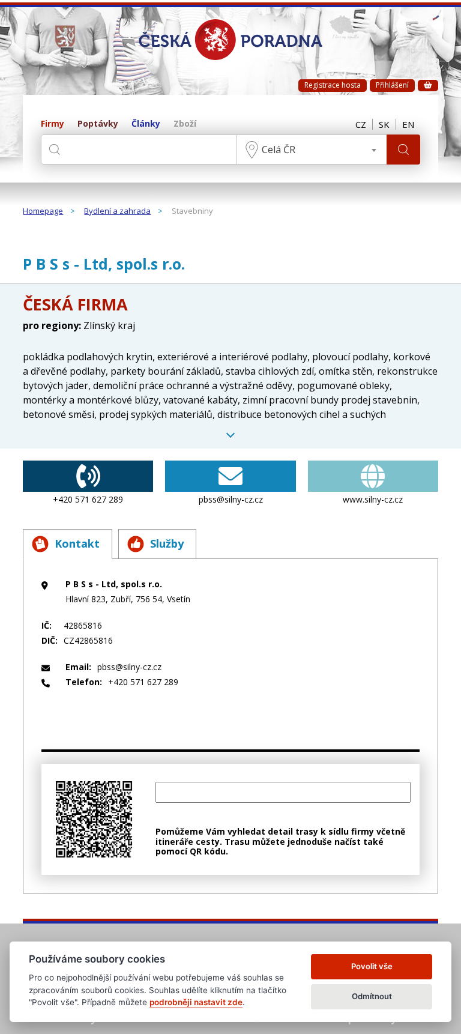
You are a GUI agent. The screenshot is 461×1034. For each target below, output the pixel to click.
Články (145, 124)
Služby (167, 543)
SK (384, 124)
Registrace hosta (332, 85)
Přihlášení (392, 85)
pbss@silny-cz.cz (231, 499)
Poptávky (97, 124)
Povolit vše (372, 966)
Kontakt (77, 543)
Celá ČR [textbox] (278, 149)
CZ (360, 124)
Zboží (184, 124)
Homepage (43, 211)
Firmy (52, 124)
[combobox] (312, 149)
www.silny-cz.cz (373, 499)
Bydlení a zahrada (117, 211)
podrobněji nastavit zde (196, 1002)
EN (408, 124)
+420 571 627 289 (88, 499)
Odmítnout (372, 996)
